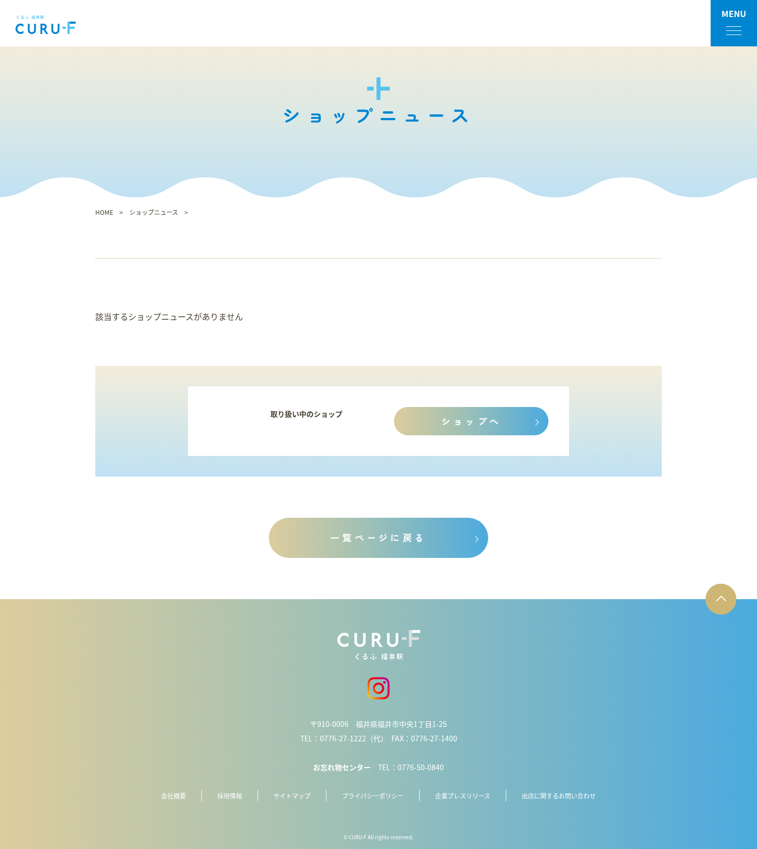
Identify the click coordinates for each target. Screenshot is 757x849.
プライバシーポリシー (373, 795)
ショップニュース (153, 212)
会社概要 (173, 795)
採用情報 (229, 795)
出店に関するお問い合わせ (559, 795)
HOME (104, 212)
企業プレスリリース (462, 795)
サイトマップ (292, 795)
